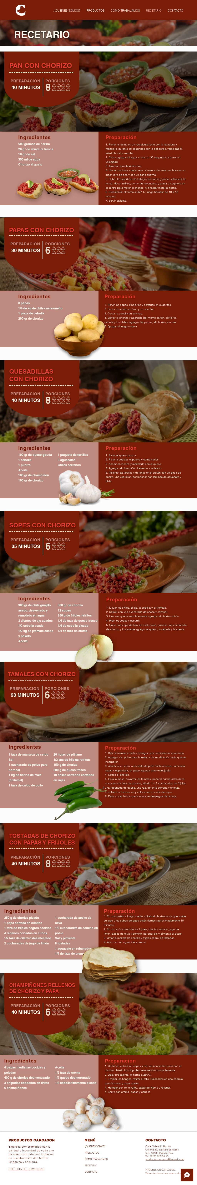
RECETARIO (91, 1165)
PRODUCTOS (92, 1152)
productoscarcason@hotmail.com (164, 1159)
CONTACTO (91, 1171)
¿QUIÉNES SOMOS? (95, 1146)
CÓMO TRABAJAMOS (96, 1159)
